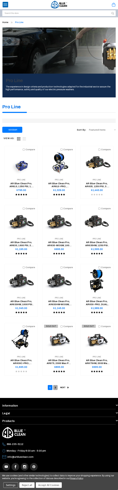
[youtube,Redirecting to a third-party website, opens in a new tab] (6, 467)
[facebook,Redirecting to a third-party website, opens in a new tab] (15, 467)
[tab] (19, 139)
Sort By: (81, 130)
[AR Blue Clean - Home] (59, 4)
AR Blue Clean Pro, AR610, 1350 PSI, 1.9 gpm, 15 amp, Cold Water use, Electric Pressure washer (21, 185)
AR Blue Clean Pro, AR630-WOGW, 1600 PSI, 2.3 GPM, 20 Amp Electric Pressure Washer (59, 244)
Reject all (27, 485)
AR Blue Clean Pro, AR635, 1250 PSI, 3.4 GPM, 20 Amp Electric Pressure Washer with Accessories (96, 185)
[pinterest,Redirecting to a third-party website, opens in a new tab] (34, 467)
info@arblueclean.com (20, 457)
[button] (5, 5)
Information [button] (10, 405)
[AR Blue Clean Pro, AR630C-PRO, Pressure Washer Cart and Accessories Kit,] (21, 339)
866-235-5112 (15, 444)
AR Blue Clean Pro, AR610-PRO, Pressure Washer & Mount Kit (59, 185)
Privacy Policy (76, 478)
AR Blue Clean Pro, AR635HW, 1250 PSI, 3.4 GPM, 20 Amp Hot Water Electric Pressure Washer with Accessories (96, 244)
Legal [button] (6, 413)
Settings (11, 485)
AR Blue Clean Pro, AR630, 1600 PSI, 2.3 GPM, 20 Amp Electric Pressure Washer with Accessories (21, 244)
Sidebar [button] (12, 130)
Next (63, 387)
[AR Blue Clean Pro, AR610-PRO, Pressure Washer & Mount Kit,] (59, 162)
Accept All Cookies (48, 485)
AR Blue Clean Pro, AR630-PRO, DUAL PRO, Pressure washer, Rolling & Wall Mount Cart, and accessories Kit (96, 303)
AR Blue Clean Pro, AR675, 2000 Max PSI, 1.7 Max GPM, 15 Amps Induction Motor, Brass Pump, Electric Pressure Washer (59, 362)
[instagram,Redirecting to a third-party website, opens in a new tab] (24, 467)
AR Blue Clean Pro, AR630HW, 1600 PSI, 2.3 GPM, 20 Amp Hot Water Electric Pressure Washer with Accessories (21, 303)
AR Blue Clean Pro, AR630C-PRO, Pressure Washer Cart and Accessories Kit (21, 362)
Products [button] (8, 421)
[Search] (113, 13)
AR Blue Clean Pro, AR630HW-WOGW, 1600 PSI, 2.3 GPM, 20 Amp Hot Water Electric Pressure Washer (59, 303)
